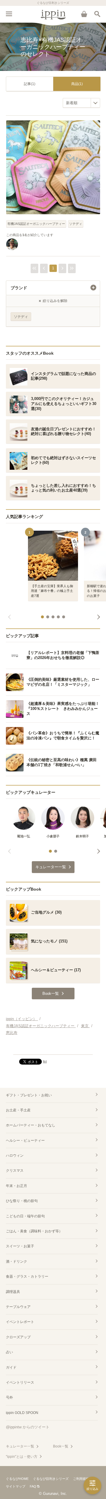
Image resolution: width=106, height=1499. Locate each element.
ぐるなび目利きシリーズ (51, 1478)
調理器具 (13, 1292)
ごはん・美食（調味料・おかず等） (34, 1231)
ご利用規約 (81, 1478)
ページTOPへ (53, 1047)
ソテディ (75, 223)
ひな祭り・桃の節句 (22, 1201)
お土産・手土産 (18, 1110)
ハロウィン (15, 1155)
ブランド (19, 287)
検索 (97, 14)
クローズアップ (18, 1337)
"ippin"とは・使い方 (21, 1457)
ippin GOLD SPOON (22, 1413)
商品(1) (77, 84)
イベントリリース (20, 1382)
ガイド (11, 1367)
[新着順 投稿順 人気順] (81, 103)
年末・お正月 (16, 1186)
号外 (9, 1397)
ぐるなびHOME (17, 1478)
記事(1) (29, 84)
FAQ (33, 1486)
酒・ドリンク (16, 1261)
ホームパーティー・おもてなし (30, 1125)
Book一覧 (60, 1446)
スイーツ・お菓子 (20, 1246)
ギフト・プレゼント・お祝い (29, 1095)
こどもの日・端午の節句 (25, 1216)
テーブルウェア (18, 1307)
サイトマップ (15, 1486)
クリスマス (15, 1170)
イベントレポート (20, 1322)
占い (9, 1352)
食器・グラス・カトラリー (27, 1276)
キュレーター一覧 (20, 1446)
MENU (9, 14)
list (45, 1061)
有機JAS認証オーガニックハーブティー (36, 223)
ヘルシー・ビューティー (25, 1140)
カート (84, 14)
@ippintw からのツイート (27, 1427)
